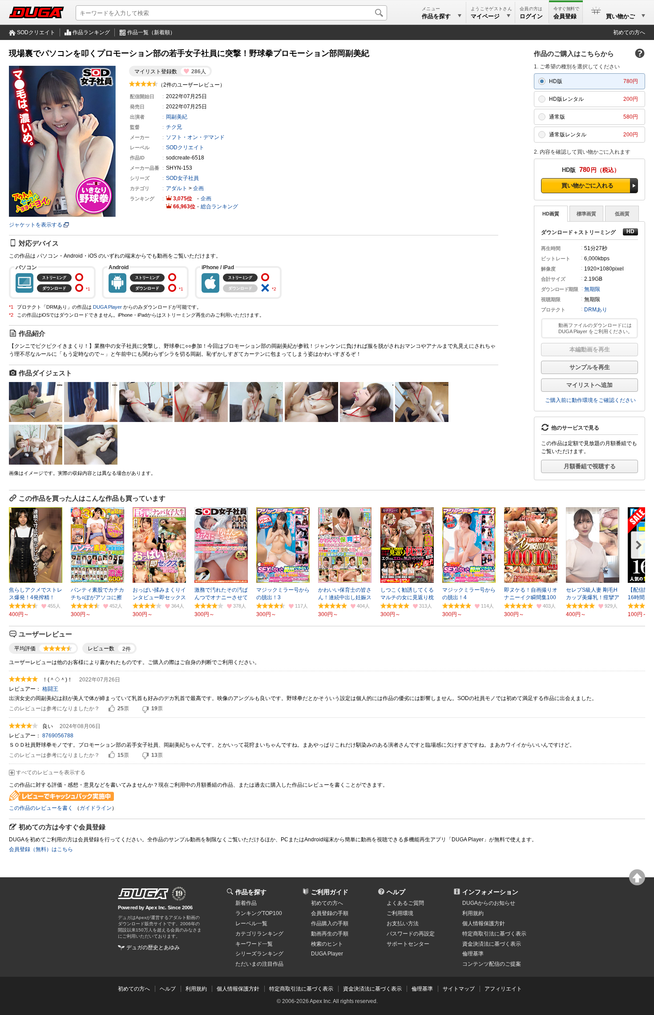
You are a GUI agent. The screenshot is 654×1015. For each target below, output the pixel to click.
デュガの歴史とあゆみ (153, 947)
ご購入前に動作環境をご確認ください (590, 400)
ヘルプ (396, 892)
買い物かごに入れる (587, 185)
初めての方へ (629, 32)
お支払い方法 (403, 923)
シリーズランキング (259, 954)
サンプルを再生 (589, 367)
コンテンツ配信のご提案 (491, 964)
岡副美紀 (176, 117)
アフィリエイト (503, 989)
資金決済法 (491, 944)
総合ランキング (219, 206)
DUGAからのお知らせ (488, 903)
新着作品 (246, 903)
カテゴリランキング (259, 934)
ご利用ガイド (329, 892)
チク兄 (174, 127)
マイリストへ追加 (589, 385)
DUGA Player (107, 307)
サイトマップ (459, 989)
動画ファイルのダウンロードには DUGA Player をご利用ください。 (595, 328)
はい (111, 709)
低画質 (622, 213)
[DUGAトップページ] (36, 12)
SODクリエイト (36, 32)
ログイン (531, 16)
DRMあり (595, 309)
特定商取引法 (494, 934)
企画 (198, 188)
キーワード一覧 (254, 944)
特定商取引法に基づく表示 (301, 989)
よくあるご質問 (405, 903)
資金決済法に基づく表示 (372, 989)
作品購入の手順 (329, 923)
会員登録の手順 (329, 913)
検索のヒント (327, 944)
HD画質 (550, 213)
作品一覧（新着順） (151, 32)
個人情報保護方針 (483, 923)
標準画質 (586, 213)
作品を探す (250, 892)
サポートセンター (408, 944)
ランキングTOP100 (258, 913)
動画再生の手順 (329, 934)
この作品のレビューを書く (41, 808)
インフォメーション (490, 892)
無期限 (592, 289)
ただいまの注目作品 (259, 964)
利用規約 (473, 913)
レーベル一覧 (251, 923)
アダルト (176, 188)
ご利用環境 (400, 913)
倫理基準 (473, 954)
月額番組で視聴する (590, 466)
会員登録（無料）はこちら (41, 849)
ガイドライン (96, 808)
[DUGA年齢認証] (143, 893)
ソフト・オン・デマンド (195, 137)
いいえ (145, 709)
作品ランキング (91, 32)
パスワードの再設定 (411, 934)
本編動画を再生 (589, 349)
